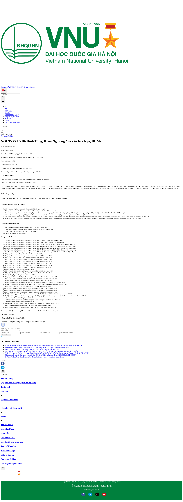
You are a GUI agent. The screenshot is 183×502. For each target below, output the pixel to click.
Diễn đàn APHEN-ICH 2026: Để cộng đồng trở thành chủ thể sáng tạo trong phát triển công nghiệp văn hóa (41, 351)
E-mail (19, 87)
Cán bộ (7, 120)
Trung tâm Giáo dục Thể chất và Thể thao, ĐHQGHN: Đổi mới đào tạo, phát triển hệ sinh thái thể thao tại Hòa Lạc (43, 345)
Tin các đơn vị (7, 425)
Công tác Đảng (7, 429)
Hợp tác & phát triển (12, 117)
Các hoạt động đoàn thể (11, 463)
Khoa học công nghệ (12, 115)
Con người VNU (8, 437)
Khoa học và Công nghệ (11, 408)
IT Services (25, 87)
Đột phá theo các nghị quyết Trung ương (18, 382)
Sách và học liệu (8, 450)
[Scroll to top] (3, 468)
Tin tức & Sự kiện (7, 136)
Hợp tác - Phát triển (9, 399)
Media (3, 416)
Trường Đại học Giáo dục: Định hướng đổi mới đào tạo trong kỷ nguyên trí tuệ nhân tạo (34, 357)
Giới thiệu (8, 111)
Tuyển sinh (5, 387)
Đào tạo (7, 113)
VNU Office (13, 87)
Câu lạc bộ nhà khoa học (12, 442)
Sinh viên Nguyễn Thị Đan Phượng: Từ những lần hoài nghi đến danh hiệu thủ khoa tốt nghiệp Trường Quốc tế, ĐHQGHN (47, 353)
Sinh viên (8, 118)
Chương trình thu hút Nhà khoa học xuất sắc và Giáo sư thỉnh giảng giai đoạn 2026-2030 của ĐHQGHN (40, 355)
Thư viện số (5, 87)
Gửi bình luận (6, 335)
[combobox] (3, 91)
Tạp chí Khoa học (9, 446)
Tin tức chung (7, 378)
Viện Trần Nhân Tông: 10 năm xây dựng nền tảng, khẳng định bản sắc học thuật (32, 349)
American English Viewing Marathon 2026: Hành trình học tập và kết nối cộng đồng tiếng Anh (37, 347)
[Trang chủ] (64, 85)
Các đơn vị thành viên (12, 122)
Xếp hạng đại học (8, 459)
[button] (91, 364)
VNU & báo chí (7, 455)
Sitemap (32, 87)
